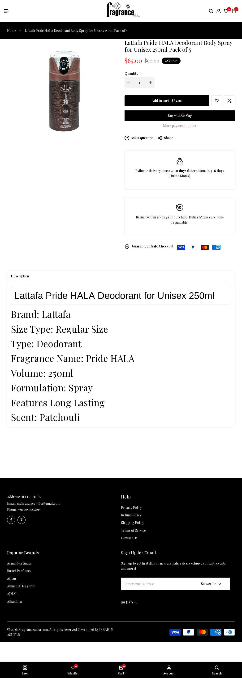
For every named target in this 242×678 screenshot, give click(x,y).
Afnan (11, 578)
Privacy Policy (131, 507)
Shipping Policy (132, 522)
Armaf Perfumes (19, 563)
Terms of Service (133, 530)
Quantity (131, 73)
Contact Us (129, 538)
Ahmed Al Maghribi (21, 586)
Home (11, 30)
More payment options (180, 125)
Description (20, 276)
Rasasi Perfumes (19, 571)
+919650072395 (29, 509)
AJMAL (12, 593)
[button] (216, 100)
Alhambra (14, 601)
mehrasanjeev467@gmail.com (38, 503)
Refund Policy (131, 515)
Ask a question (141, 138)
